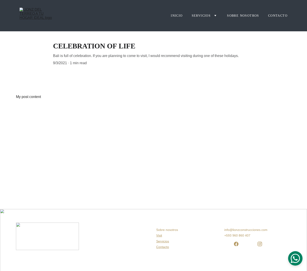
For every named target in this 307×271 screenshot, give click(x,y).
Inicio (176, 15)
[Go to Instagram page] (260, 244)
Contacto (277, 15)
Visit (159, 235)
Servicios (162, 241)
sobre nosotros (243, 15)
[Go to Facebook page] (236, 244)
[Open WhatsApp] (295, 258)
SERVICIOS (201, 15)
